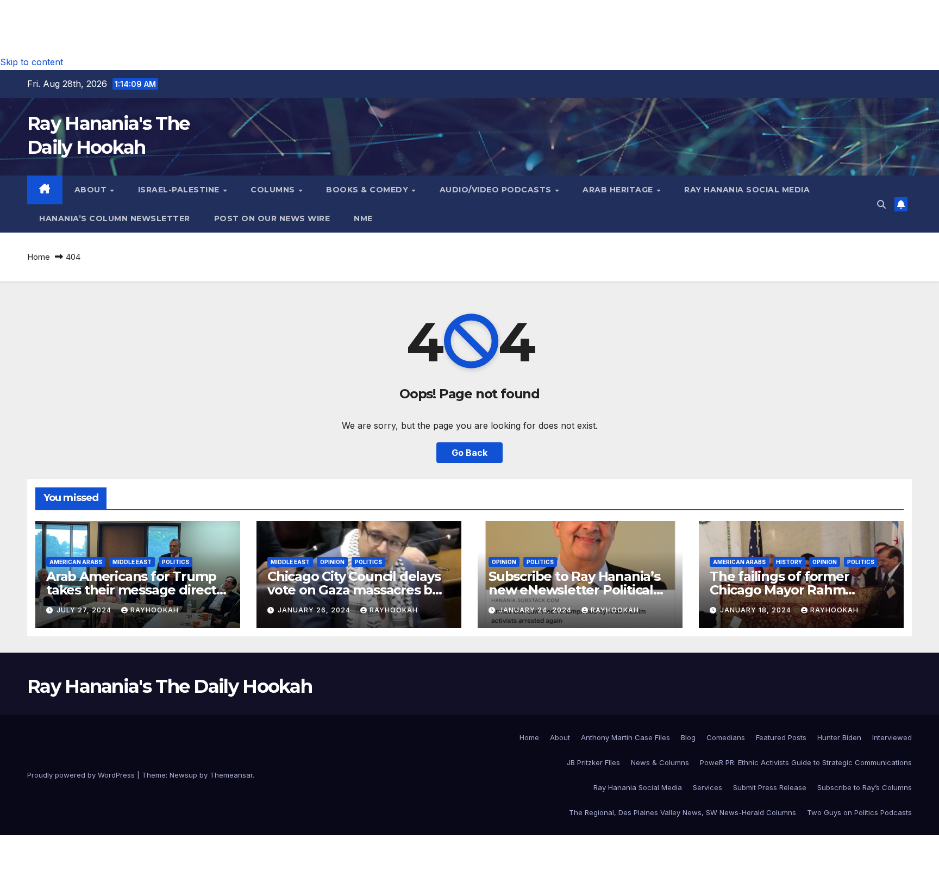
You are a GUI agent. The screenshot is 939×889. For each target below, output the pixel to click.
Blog (688, 737)
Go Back (469, 452)
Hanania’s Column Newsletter (114, 218)
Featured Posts (781, 737)
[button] (881, 204)
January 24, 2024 (536, 610)
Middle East (132, 562)
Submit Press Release (769, 787)
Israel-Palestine (180, 190)
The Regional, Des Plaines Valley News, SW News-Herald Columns (682, 812)
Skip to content (31, 62)
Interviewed (892, 737)
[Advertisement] (469, 24)
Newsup (183, 775)
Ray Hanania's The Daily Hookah (169, 686)
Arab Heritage (619, 190)
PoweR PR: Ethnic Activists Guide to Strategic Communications (806, 762)
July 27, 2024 (85, 610)
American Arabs (75, 562)
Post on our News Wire (272, 218)
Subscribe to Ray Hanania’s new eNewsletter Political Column (574, 589)
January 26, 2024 (315, 610)
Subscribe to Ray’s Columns (864, 787)
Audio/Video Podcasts (497, 190)
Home (38, 257)
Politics (175, 562)
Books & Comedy (368, 190)
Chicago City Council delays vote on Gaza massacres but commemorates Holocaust (356, 589)
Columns (274, 190)
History (789, 562)
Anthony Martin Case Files (625, 737)
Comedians (725, 737)
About (91, 190)
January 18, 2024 (756, 610)
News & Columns (660, 762)
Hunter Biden (839, 737)
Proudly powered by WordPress (82, 775)
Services (707, 787)
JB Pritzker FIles (593, 762)
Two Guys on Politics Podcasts (859, 812)
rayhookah (154, 610)
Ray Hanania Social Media (747, 190)
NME (363, 218)
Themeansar (231, 775)
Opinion (332, 562)
